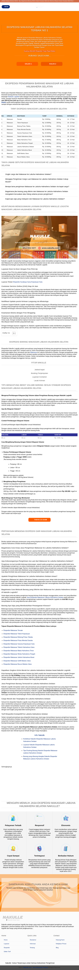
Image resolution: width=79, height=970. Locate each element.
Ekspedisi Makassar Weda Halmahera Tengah (19, 654)
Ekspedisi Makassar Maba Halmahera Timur (18, 650)
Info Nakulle (39, 735)
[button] (6, 6)
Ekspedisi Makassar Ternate (13, 630)
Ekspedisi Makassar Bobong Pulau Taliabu (18, 637)
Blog (57, 947)
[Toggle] (3, 174)
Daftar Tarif (7, 951)
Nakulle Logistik (13, 96)
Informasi (33, 943)
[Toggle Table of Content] (13, 333)
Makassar (33, 352)
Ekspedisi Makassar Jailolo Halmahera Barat (18, 657)
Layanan (6, 943)
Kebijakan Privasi (61, 943)
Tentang (32, 947)
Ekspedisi (7, 947)
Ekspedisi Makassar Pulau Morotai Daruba (18, 640)
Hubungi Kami (60, 940)
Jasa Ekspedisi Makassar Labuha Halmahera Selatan (45, 597)
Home (6, 940)
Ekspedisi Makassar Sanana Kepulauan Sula (18, 644)
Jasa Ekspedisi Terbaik (40, 967)
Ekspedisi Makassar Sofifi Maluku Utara (17, 661)
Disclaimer (33, 940)
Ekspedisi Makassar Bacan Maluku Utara (17, 664)
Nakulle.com (27, 967)
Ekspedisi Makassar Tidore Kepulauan (16, 634)
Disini (3, 102)
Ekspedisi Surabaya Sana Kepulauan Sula (27, 282)
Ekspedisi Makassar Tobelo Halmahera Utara (18, 647)
